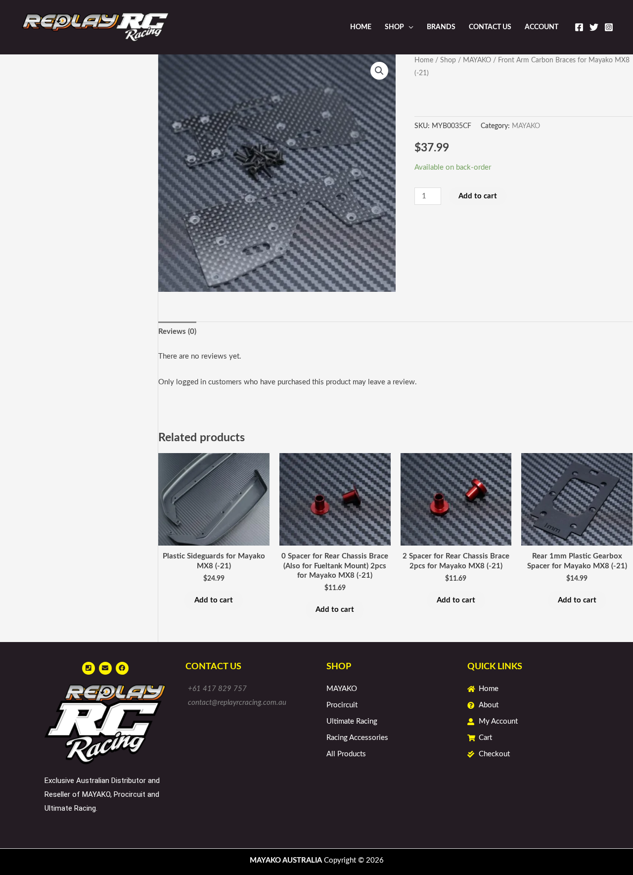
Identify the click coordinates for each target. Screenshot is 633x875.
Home (360, 27)
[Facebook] (579, 27)
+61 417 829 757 (217, 688)
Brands (441, 27)
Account (541, 27)
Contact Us (490, 27)
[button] (379, 71)
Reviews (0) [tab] (177, 331)
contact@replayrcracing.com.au (237, 702)
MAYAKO (477, 60)
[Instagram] (608, 27)
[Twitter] (593, 27)
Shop (394, 27)
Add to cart (477, 196)
